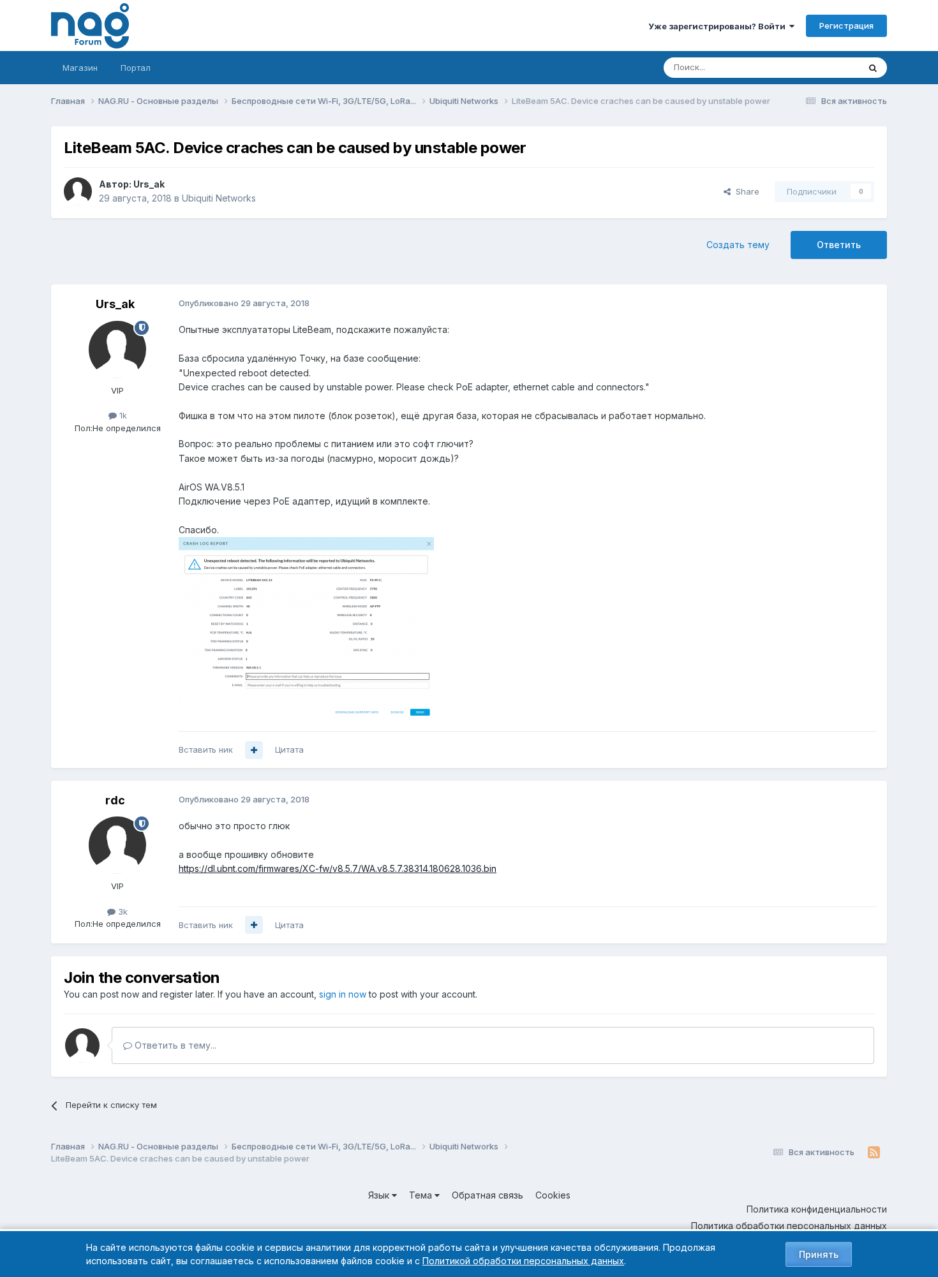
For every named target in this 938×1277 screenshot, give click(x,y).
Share (745, 191)
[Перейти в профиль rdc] (117, 845)
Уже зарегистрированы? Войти (718, 26)
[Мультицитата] (254, 750)
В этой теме (819, 67)
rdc (115, 800)
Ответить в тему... (174, 1045)
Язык (380, 1195)
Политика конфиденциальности (817, 1209)
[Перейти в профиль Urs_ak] (78, 191)
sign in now (342, 994)
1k (122, 415)
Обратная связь (487, 1195)
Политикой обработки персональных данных (523, 1260)
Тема (422, 1195)
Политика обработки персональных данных (789, 1225)
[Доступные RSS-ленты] (874, 1153)
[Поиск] (873, 67)
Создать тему (738, 244)
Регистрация (846, 25)
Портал (136, 68)
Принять (818, 1254)
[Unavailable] (306, 626)
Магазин (80, 68)
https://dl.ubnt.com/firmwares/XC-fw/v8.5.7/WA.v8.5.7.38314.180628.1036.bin (337, 868)
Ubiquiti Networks (219, 198)
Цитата (289, 749)
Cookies (552, 1195)
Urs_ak (149, 184)
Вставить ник (206, 749)
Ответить (839, 244)
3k (121, 911)
